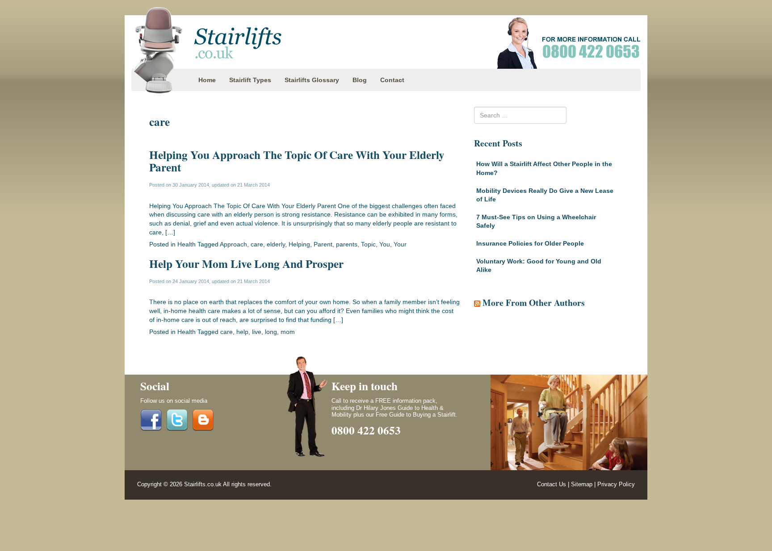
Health (186, 244)
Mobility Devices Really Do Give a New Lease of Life (544, 195)
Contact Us (551, 484)
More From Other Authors (533, 302)
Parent (323, 244)
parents (346, 244)
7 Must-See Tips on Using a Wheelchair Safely (536, 221)
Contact (392, 79)
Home (207, 79)
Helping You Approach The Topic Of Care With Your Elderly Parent (297, 160)
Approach (233, 244)
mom (288, 331)
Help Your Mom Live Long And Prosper (246, 263)
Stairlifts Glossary (312, 79)
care (257, 244)
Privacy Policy (616, 484)
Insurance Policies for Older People (530, 243)
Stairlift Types (250, 79)
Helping (299, 244)
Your (400, 244)
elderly (276, 244)
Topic (368, 244)
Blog (359, 79)
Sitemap (581, 484)
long (271, 331)
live (256, 331)
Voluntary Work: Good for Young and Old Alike (538, 266)
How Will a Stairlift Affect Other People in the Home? (544, 168)
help (242, 331)
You (384, 244)
